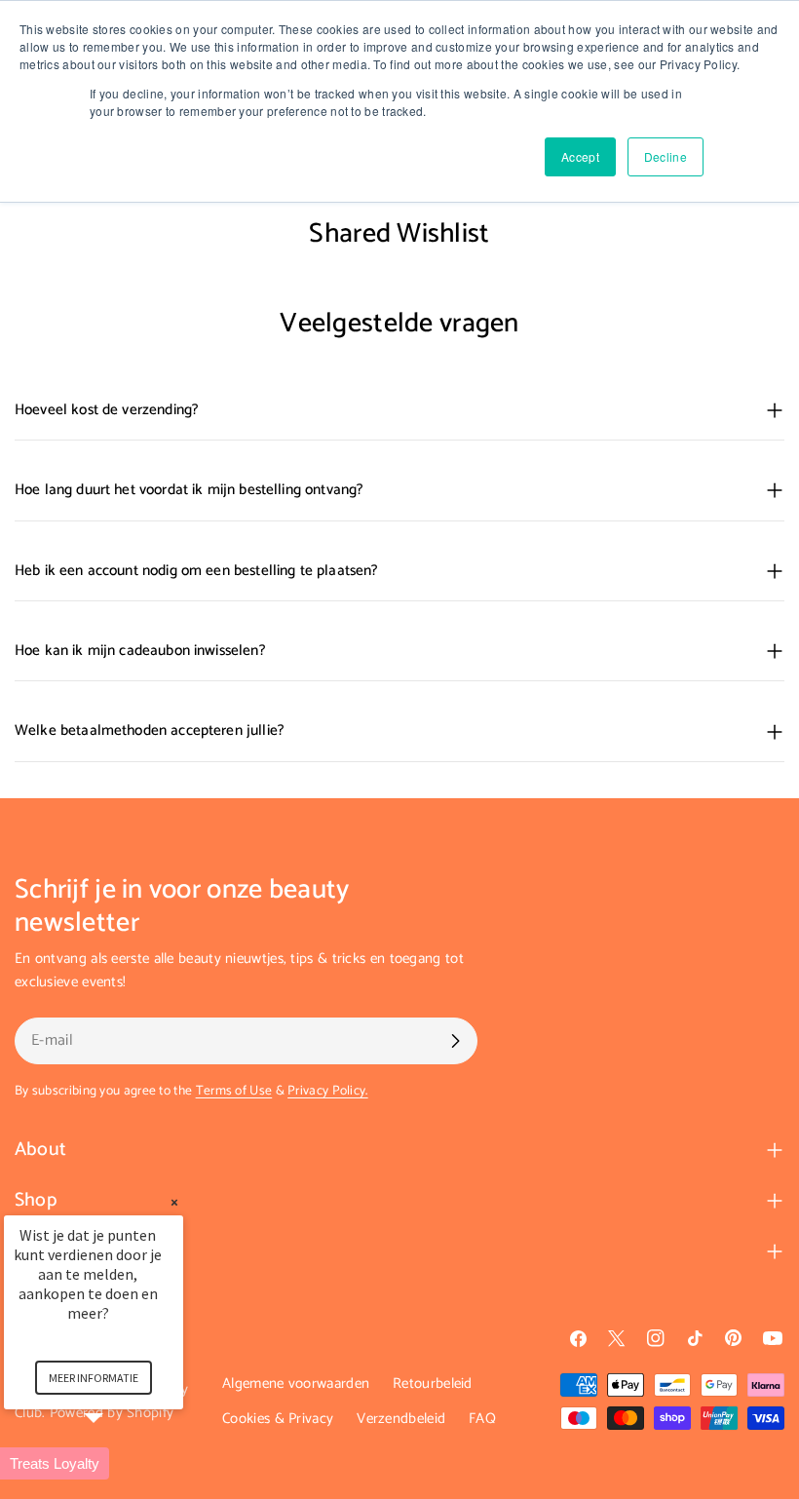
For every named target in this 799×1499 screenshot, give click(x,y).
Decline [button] (665, 156)
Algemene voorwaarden (295, 1383)
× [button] (174, 1202)
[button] (117, 1463)
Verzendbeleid (401, 1418)
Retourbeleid (433, 1383)
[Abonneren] (455, 1040)
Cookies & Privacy (277, 1418)
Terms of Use (234, 1090)
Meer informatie (93, 1377)
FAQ (482, 1418)
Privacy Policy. (327, 1090)
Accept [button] (580, 156)
